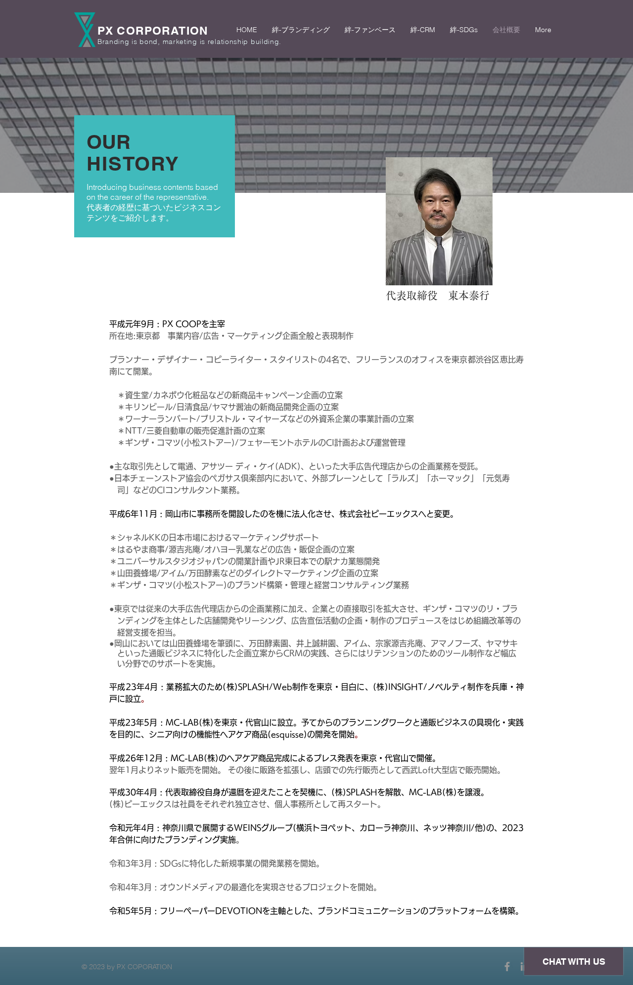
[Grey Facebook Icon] (507, 966)
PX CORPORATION (152, 30)
